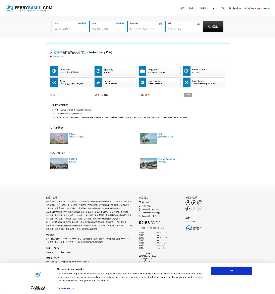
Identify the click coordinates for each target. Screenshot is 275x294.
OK (231, 270)
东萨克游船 (50, 201)
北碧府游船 (117, 201)
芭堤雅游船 (67, 225)
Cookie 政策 (80, 242)
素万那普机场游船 (100, 219)
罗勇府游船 (110, 222)
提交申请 (146, 202)
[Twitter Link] (193, 202)
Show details (63, 288)
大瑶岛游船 (124, 205)
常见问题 (115, 239)
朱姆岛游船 (68, 215)
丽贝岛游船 (61, 201)
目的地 (54, 239)
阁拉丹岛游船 (82, 229)
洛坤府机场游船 (112, 215)
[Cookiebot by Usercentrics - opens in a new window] (38, 288)
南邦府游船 (72, 205)
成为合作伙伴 (64, 262)
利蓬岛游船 (94, 201)
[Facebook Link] (187, 202)
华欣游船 (127, 201)
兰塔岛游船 (83, 201)
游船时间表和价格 (76, 137)
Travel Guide (125, 239)
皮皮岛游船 (77, 219)
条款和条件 (59, 242)
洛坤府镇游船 (125, 215)
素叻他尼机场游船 (53, 222)
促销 (85, 239)
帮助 (223, 8)
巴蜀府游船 (81, 208)
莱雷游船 (102, 225)
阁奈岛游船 (70, 229)
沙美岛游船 (88, 215)
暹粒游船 (49, 215)
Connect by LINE (149, 216)
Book (188, 95)
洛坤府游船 (99, 215)
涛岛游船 (49, 219)
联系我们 (99, 242)
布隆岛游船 (92, 208)
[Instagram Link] (199, 202)
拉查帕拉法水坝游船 (54, 212)
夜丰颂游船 (103, 205)
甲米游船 (67, 219)
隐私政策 (69, 242)
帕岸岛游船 (103, 208)
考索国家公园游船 (53, 225)
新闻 (95, 239)
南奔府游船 (61, 205)
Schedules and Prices (67, 239)
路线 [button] (191, 8)
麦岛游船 (93, 229)
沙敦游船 (78, 215)
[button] (257, 8)
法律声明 (49, 242)
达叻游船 (129, 225)
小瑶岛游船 (70, 208)
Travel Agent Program (80, 262)
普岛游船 (124, 212)
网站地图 (90, 242)
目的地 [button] (203, 8)
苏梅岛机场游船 (90, 225)
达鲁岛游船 (59, 229)
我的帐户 (236, 8)
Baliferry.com (66, 252)
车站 (214, 8)
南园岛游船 (50, 205)
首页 (182, 8)
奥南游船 (49, 208)
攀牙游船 (68, 212)
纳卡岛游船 (100, 222)
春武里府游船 (78, 212)
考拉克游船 (121, 222)
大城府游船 (114, 205)
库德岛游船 (114, 208)
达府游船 (49, 229)
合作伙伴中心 (51, 262)
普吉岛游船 (114, 212)
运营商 (101, 239)
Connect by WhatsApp (151, 213)
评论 (108, 239)
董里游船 (111, 225)
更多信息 (72, 162)
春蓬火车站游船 (101, 212)
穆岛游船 (87, 219)
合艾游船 (82, 205)
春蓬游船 (89, 212)
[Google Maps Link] (187, 208)
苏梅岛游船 (77, 225)
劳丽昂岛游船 (105, 201)
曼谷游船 (58, 215)
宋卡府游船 (59, 208)
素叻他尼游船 (114, 219)
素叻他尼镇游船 (87, 222)
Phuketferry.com (52, 252)
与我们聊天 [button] (146, 206)
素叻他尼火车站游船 (70, 222)
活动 (90, 239)
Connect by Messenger (151, 209)
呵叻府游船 (92, 205)
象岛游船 (120, 225)
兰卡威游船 (72, 201)
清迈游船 (58, 219)
